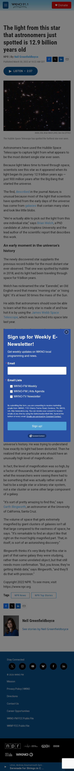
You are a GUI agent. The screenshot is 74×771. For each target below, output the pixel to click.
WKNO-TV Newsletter (27, 396)
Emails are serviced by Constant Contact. (44, 416)
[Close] (67, 332)
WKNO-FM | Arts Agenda (29, 391)
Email (11, 363)
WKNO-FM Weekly (25, 386)
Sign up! (37, 426)
